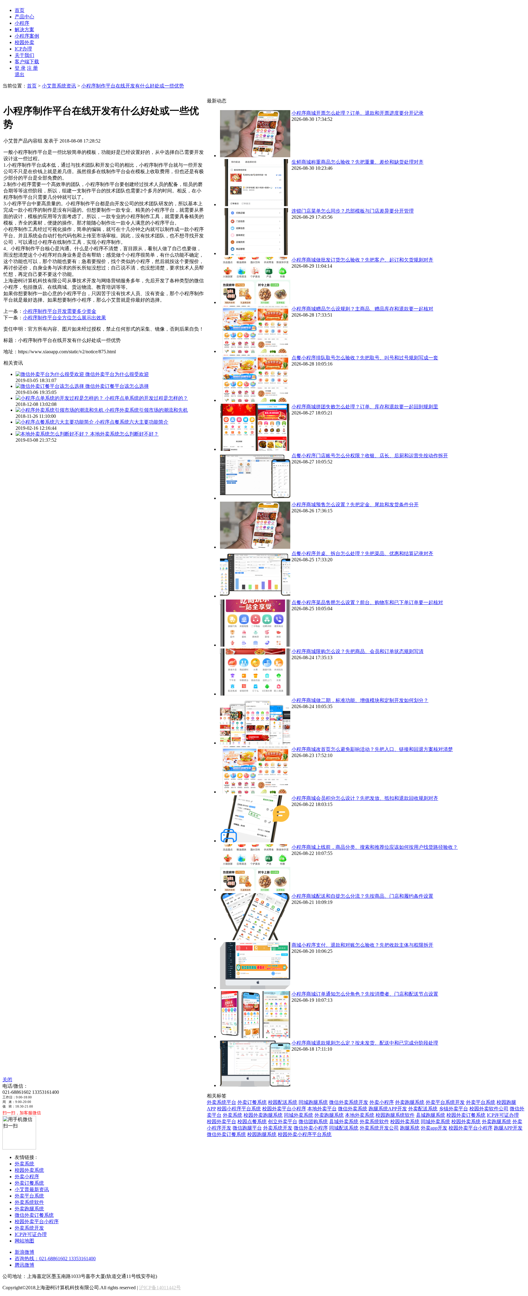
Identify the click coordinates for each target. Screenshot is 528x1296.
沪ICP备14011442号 (160, 1287)
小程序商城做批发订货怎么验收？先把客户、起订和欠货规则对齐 (362, 259)
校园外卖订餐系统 (466, 1115)
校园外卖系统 (405, 1121)
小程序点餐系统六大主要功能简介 (131, 422)
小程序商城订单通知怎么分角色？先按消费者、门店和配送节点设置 (365, 994)
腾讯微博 (24, 1265)
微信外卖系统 (352, 1108)
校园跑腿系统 (262, 1134)
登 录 (20, 68)
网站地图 (24, 1240)
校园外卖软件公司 (488, 1108)
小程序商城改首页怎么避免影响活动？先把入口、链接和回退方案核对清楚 (372, 749)
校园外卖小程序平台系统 (305, 1134)
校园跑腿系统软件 (395, 1115)
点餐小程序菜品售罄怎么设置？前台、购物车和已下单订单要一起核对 (367, 602)
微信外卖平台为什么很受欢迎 (117, 374)
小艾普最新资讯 (32, 1189)
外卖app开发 (434, 1128)
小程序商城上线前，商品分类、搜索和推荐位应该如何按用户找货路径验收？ (375, 847)
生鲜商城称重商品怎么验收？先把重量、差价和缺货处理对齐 (358, 162)
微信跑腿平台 (247, 1128)
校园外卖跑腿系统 (263, 1115)
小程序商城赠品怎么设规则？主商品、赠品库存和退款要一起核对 (362, 308)
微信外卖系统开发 (348, 1102)
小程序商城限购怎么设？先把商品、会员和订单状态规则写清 (358, 651)
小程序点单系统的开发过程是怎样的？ (146, 398)
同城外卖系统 (298, 1115)
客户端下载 (27, 61)
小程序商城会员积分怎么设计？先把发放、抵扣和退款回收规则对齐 (365, 798)
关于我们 (24, 55)
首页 (19, 10)
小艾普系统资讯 (59, 85)
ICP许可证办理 (503, 1115)
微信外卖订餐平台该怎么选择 (117, 386)
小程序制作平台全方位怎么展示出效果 (64, 317)
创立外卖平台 (282, 1121)
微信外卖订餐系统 (226, 1134)
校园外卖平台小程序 (284, 1108)
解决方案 (24, 29)
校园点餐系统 (252, 1121)
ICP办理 (23, 48)
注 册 (32, 68)
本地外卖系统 (359, 1115)
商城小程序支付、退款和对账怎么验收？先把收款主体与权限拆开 (362, 945)
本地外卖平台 (322, 1108)
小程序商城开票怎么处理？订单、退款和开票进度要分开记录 (358, 113)
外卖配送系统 (423, 1108)
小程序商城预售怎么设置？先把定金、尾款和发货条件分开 (355, 504)
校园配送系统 (282, 1102)
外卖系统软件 (374, 1121)
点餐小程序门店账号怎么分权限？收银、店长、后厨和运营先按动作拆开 (370, 455)
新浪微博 (24, 1252)
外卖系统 (232, 1115)
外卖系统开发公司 (379, 1128)
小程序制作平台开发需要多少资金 (59, 311)
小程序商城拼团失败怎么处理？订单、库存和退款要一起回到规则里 (365, 406)
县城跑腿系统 (430, 1115)
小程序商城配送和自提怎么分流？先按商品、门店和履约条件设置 (362, 896)
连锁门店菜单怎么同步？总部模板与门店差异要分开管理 (353, 211)
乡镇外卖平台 (453, 1108)
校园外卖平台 (221, 1121)
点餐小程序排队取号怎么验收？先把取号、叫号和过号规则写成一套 (365, 357)
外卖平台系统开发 (445, 1102)
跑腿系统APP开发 (388, 1108)
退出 (19, 74)
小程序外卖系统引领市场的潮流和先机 (146, 410)
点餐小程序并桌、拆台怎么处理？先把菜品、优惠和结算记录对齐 (362, 553)
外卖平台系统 (480, 1102)
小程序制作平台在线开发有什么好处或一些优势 (132, 85)
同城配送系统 (343, 1128)
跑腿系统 (410, 1128)
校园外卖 (24, 42)
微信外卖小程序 (311, 1128)
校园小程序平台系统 (239, 1108)
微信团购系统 (313, 1121)
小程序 (22, 23)
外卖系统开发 (277, 1128)
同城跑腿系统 (313, 1102)
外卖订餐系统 (252, 1102)
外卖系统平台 (221, 1102)
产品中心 (24, 16)
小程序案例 (27, 36)
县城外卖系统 (343, 1121)
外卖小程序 (381, 1102)
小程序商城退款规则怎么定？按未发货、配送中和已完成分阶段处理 (365, 1042)
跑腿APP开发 (508, 1128)
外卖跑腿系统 (409, 1102)
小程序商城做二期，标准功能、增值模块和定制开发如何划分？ (360, 700)
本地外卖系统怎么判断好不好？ (124, 433)
